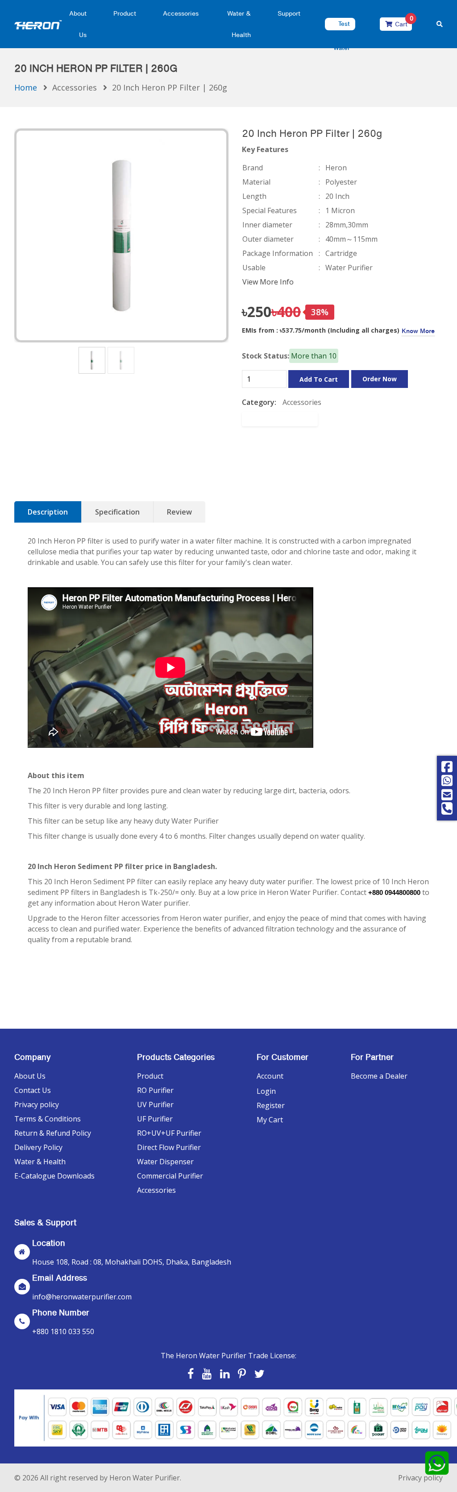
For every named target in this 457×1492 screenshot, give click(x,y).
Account (270, 1076)
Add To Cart (318, 379)
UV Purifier (155, 1104)
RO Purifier (155, 1090)
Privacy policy (36, 1104)
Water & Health (40, 1161)
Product (124, 13)
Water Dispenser (165, 1161)
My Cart (270, 1120)
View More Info (268, 282)
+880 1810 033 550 (63, 1331)
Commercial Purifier (170, 1176)
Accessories (181, 13)
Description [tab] (48, 512)
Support (289, 13)
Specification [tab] (117, 512)
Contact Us (32, 1090)
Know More (418, 330)
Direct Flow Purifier (169, 1147)
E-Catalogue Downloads (54, 1176)
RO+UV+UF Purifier (169, 1133)
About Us (30, 1076)
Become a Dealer (379, 1076)
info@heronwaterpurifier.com (82, 1297)
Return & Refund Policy (52, 1133)
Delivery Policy (38, 1147)
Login (266, 1091)
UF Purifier (155, 1119)
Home (25, 87)
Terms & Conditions (47, 1119)
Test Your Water (341, 36)
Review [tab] (179, 512)
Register (271, 1105)
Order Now (379, 379)
